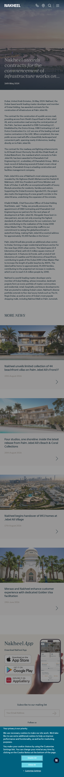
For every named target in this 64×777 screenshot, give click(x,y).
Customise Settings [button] (33, 771)
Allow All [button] (32, 765)
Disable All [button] (32, 758)
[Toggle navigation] (58, 5)
